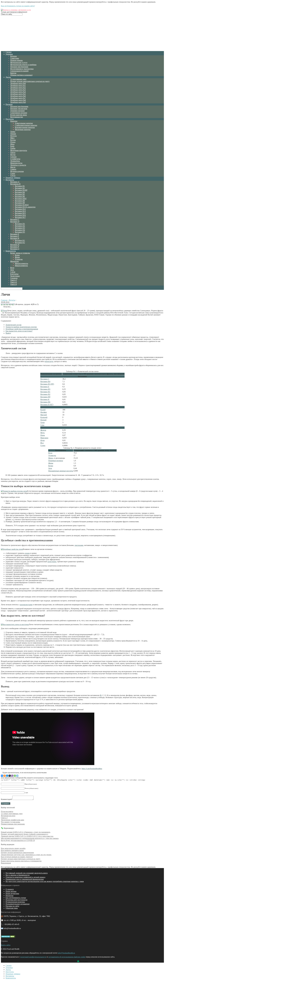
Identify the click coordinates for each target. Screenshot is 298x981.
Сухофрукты (15, 159)
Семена (13, 169)
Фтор (42, 440)
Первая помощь (16, 60)
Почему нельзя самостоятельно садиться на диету (30, 81)
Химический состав (13, 325)
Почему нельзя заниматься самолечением (17, 853)
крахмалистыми (26, 605)
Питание (9, 104)
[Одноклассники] (4, 776)
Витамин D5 (20, 232)
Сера (42, 425)
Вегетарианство (16, 117)
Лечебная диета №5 (18, 94)
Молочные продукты (18, 150)
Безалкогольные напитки (25, 127)
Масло (12, 167)
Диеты (8, 77)
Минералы (14, 261)
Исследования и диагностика (22, 69)
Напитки (13, 121)
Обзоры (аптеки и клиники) (21, 75)
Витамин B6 (20, 196)
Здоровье (9, 54)
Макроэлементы (21, 266)
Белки (17, 255)
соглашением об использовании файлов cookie (66, 957)
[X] (10, 776)
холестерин (51, 562)
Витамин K (14, 238)
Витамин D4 (20, 230)
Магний (43, 415)
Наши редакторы (12, 893)
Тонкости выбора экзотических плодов (21, 327)
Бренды (13, 73)
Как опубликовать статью (16, 898)
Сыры (12, 173)
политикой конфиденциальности (33, 957)
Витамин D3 (20, 228)
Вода (12, 268)
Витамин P (14, 247)
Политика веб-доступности (16, 900)
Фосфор (43, 412)
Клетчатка (14, 274)
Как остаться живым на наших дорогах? (17, 857)
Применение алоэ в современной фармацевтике (25, 879)
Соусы (12, 176)
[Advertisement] (82, 33)
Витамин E (14, 234)
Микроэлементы (21, 263)
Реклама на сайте (12, 906)
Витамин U (14, 249)
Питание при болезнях (19, 67)
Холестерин (15, 276)
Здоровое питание (17, 111)
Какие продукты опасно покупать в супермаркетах (21, 861)
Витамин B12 (20, 209)
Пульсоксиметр (7, 811)
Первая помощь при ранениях (13, 824)
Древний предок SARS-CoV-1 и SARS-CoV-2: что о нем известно (27, 836)
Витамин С (44, 379)
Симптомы (14, 58)
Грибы (12, 148)
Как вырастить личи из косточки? (19, 331)
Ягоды (12, 155)
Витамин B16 (20, 215)
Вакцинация (6, 863)
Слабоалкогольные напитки (26, 125)
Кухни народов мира (18, 115)
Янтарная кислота (8, 816)
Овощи (13, 134)
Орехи (12, 153)
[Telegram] (17, 776)
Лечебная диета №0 (18, 83)
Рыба (12, 146)
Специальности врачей (19, 71)
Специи (13, 157)
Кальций (43, 417)
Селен (42, 445)
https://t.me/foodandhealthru (92, 769)
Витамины (10, 180)
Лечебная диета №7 (18, 98)
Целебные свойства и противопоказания (22, 329)
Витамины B (15, 184)
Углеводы (19, 259)
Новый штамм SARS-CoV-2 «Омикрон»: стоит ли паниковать (25, 832)
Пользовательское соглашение (18, 904)
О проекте (10, 889)
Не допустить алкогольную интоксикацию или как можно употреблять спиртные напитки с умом (45, 881)
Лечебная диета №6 (18, 96)
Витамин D (14, 222)
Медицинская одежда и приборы (23, 65)
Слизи (12, 272)
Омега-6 (13, 282)
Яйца (12, 144)
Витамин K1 (20, 240)
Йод (42, 443)
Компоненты (11, 251)
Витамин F (14, 236)
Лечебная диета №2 (18, 88)
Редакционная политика (15, 902)
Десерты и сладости (18, 165)
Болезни (13, 56)
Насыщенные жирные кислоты (60, 471)
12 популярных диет (18, 79)
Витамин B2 (20, 188)
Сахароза (13, 278)
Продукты (10, 119)
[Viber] (12, 776)
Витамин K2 (20, 243)
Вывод (8, 333)
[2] (5, 304)
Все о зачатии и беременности (18, 875)
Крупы (13, 140)
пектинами (79, 545)
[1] (2, 304)
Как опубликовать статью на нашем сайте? (18, 6)
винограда (49, 361)
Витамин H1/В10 (22, 205)
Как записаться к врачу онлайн (13, 848)
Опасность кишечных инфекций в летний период (25, 877)
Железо (43, 430)
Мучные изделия (17, 171)
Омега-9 (13, 284)
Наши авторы (11, 891)
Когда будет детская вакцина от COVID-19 (18, 840)
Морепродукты (16, 163)
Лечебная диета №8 (18, 100)
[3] (8, 304)
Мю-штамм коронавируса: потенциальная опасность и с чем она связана (30, 838)
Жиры (17, 257)
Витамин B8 (20, 201)
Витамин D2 (20, 226)
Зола (12, 270)
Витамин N (14, 245)
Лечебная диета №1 (18, 86)
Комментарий (6, 799)
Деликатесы (15, 161)
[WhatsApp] (15, 776)
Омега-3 (13, 280)
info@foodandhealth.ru (66, 953)
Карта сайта (5, 945)
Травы (12, 132)
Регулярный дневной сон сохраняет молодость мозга (27, 873)
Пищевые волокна (55, 461)
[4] (10, 304)
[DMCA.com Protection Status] (8, 937)
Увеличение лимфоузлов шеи (12, 820)
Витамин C (14, 220)
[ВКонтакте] (2, 776)
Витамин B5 (20, 194)
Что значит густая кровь (10, 822)
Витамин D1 (20, 224)
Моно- (50, 458)
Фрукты (13, 136)
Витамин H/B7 (21, 199)
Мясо (12, 138)
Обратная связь (12, 908)
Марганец (44, 438)
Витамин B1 (20, 186)
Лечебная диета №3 (18, 90)
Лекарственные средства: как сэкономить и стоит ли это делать (26, 855)
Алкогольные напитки (24, 123)
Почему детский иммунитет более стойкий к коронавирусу (24, 834)
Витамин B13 (20, 211)
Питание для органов (18, 109)
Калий (43, 410)
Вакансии (9, 896)
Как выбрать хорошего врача (12, 850)
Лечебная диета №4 (18, 92)
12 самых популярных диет (12, 814)
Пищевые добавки (13, 178)
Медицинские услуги (18, 63)
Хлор (42, 422)
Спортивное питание (18, 113)
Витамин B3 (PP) (47, 384)
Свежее (9, 52)
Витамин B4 (20, 192)
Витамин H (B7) (46, 405)
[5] (13, 304)
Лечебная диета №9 (18, 102)
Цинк (42, 435)
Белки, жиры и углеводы (20, 253)
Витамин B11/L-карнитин (25, 207)
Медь (42, 433)
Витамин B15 (20, 213)
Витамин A (14, 182)
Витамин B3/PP (21, 190)
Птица (12, 142)
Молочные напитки (23, 129)
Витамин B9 (20, 203)
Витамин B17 (20, 217)
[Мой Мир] (7, 776)
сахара (27, 553)
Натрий (43, 420)
